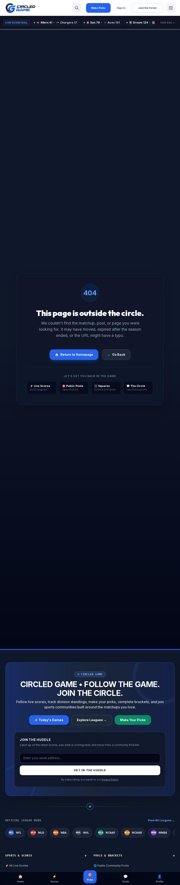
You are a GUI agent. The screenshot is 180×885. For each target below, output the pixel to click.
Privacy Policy (110, 779)
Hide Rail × (167, 22)
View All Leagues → (161, 820)
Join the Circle (147, 7)
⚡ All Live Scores (16, 865)
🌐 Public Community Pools (111, 865)
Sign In (121, 7)
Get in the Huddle (90, 770)
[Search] (77, 8)
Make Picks (98, 7)
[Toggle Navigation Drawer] (171, 8)
